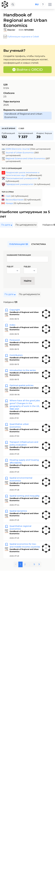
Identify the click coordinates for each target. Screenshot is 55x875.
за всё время (8, 128)
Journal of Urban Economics (20, 152)
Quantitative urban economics (19, 425)
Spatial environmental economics (21, 479)
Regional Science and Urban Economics (25, 158)
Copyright (15, 309)
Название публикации (19, 255)
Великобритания (14, 199)
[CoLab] (5, 4)
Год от (10, 266)
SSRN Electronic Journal (18, 149)
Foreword (15, 340)
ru (37, 4)
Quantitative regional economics (20, 527)
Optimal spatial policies (21, 385)
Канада (9, 203)
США (8, 196)
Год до (27, 266)
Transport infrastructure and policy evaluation (24, 443)
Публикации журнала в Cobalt (23, 36)
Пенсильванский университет (22, 178)
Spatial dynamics (18, 511)
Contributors (16, 355)
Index (12, 325)
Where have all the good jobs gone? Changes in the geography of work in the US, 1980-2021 (25, 404)
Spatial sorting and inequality (24, 496)
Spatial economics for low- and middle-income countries (25, 545)
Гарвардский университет (20, 184)
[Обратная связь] (42, 4)
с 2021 (21, 128)
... (29, 564)
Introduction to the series (23, 370)
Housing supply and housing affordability (24, 461)
